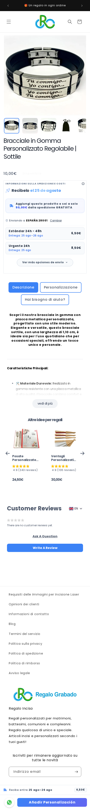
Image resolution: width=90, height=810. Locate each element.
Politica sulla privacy (25, 643)
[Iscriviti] (76, 772)
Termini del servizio (24, 634)
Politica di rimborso (24, 663)
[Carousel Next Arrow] (80, 75)
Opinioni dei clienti (24, 604)
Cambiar (56, 220)
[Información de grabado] (83, 183)
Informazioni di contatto (29, 614)
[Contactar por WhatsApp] (9, 802)
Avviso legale (19, 673)
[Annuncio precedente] (8, 5)
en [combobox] (76, 508)
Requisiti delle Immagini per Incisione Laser (44, 594)
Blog (12, 624)
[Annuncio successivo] (82, 5)
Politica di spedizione (26, 653)
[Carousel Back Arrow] (10, 75)
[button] (9, 22)
